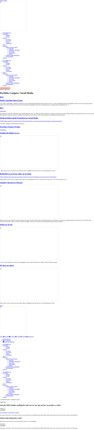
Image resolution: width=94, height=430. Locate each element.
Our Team (8, 39)
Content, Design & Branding (12, 55)
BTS (1, 108)
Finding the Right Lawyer (10, 133)
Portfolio (8, 35)
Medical (11, 54)
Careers (7, 42)
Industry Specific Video (11, 47)
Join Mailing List (7, 32)
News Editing (12, 52)
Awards (7, 36)
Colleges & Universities (14, 50)
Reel (1, 97)
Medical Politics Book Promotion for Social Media (19, 118)
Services (5, 46)
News (4, 44)
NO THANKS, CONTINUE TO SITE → (10, 412)
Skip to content (3, 0)
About (4, 38)
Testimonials (9, 43)
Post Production (9, 56)
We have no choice (7, 265)
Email (1, 408)
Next (2, 305)
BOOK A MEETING (5, 88)
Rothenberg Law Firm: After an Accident (15, 174)
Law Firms (11, 51)
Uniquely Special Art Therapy (11, 183)
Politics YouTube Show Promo (11, 100)
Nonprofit (11, 48)
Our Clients (8, 40)
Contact (5, 58)
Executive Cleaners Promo (10, 127)
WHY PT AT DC (6, 225)
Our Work (5, 34)
